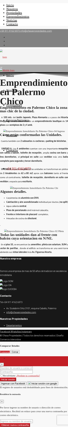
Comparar (5, 352)
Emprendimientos (17, 16)
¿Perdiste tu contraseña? (28, 375)
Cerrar (15, 352)
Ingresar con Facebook (13, 383)
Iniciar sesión (8, 379)
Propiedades (14, 12)
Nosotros (12, 9)
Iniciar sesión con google (44, 383)
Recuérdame (9, 375)
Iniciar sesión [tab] (12, 358)
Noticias (11, 20)
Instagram (27, 331)
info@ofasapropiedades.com (21, 312)
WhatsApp (16, 331)
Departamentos (14, 325)
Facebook (5, 331)
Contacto (12, 24)
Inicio (10, 5)
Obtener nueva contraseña (15, 425)
